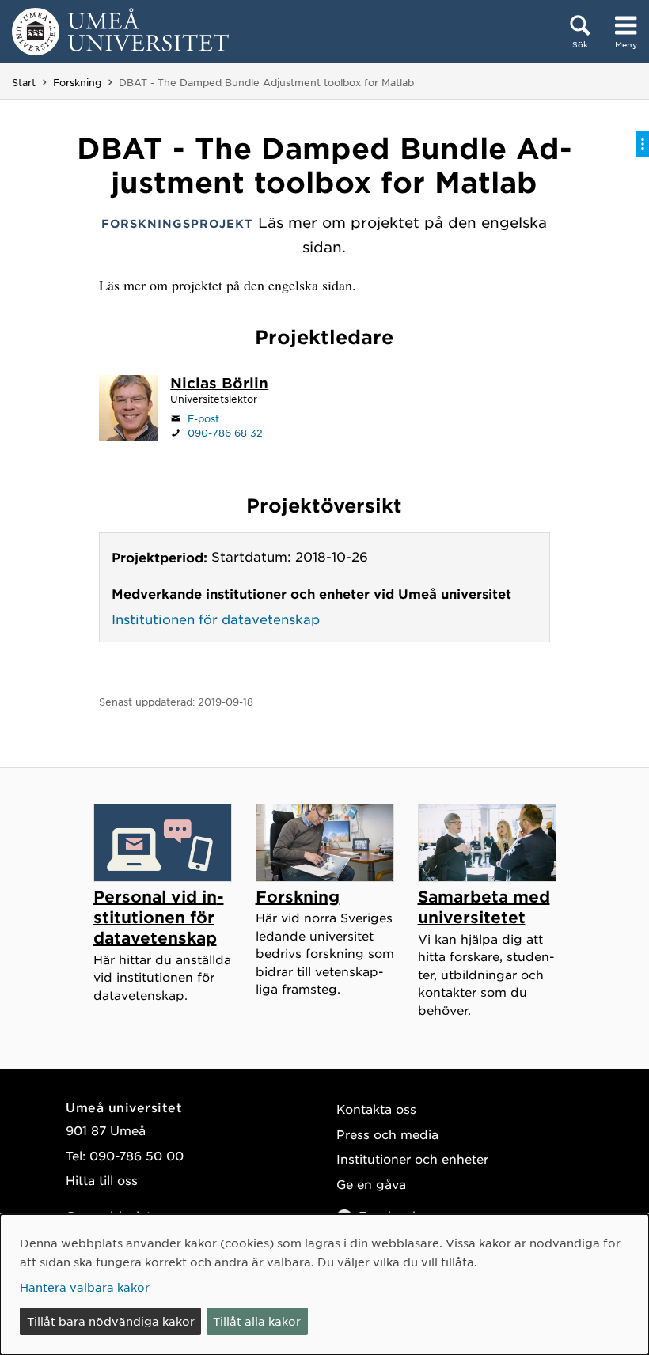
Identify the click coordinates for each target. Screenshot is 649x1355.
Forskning (77, 82)
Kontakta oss (376, 1108)
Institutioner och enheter (412, 1158)
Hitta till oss (102, 1179)
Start (24, 82)
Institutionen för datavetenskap (216, 618)
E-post (203, 418)
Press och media (387, 1133)
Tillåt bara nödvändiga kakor (111, 1321)
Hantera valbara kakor (85, 1287)
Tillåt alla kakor (257, 1321)
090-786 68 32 (225, 432)
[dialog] (324, 1284)
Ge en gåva (371, 1183)
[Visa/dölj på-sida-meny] (642, 144)
